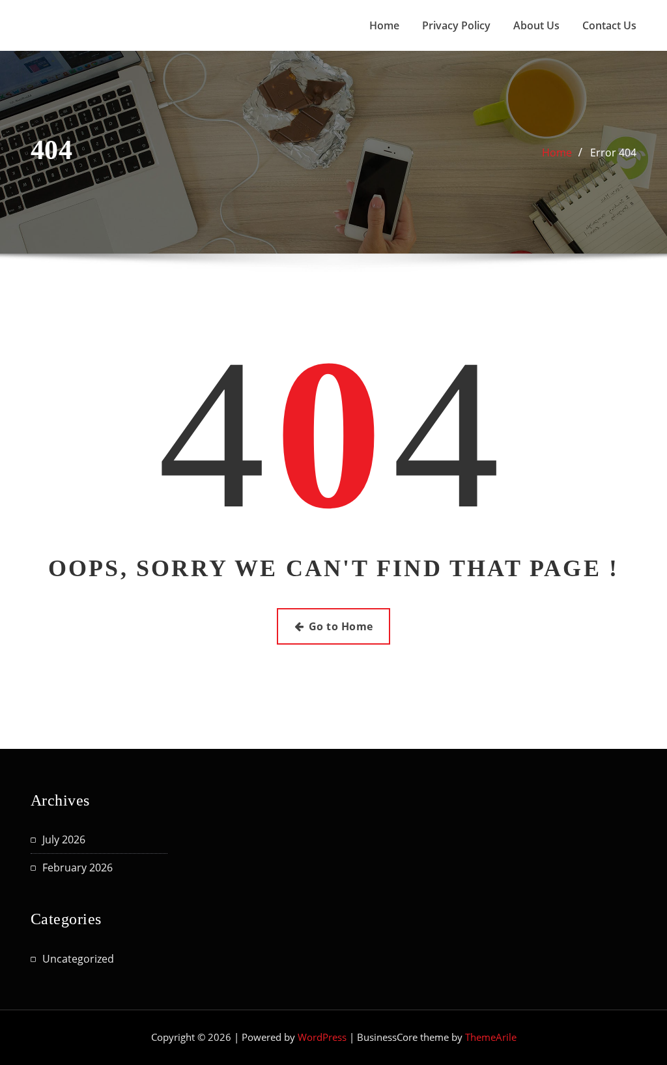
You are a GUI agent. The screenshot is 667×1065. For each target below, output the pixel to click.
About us (536, 25)
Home (384, 25)
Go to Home (341, 626)
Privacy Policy (456, 25)
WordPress (322, 1036)
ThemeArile (491, 1036)
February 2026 (77, 867)
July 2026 (63, 839)
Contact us (609, 25)
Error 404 (613, 152)
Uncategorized (78, 959)
